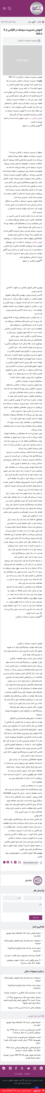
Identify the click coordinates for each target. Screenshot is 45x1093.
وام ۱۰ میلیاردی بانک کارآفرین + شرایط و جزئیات (22, 992)
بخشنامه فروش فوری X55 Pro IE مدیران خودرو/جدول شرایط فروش (21, 1056)
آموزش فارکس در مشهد (33, 118)
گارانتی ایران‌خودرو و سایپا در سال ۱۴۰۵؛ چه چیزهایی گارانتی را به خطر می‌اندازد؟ (23, 1031)
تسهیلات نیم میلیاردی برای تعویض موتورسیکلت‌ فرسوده (22, 942)
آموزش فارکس (37, 242)
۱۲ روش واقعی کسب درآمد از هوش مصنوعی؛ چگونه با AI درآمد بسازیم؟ (23, 962)
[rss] (41, 1068)
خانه (39, 22)
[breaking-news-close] (43, 1090)
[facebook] (7, 862)
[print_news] (20, 863)
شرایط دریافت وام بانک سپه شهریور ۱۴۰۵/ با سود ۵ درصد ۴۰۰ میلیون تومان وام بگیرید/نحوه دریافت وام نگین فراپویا (22, 1000)
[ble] (3, 1068)
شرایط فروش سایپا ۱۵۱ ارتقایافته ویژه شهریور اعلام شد (23, 934)
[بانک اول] (36, 8)
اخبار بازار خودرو (35, 1016)
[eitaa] (10, 1068)
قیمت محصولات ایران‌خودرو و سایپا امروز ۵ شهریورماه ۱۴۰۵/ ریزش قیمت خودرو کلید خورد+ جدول (21, 1040)
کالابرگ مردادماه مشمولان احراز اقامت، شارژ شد (22, 955)
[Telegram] (28, 1068)
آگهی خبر (31, 22)
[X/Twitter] (21, 1068)
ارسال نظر (36, 917)
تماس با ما (19, 1074)
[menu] (4, 8)
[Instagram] (34, 1068)
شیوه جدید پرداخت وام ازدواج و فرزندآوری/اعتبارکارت (24, 949)
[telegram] (15, 862)
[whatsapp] (4, 862)
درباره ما (27, 1074)
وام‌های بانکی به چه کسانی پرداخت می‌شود (24, 1007)
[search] (9, 8)
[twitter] (11, 862)
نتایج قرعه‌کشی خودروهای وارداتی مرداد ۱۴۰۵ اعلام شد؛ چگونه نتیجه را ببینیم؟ (23, 1049)
